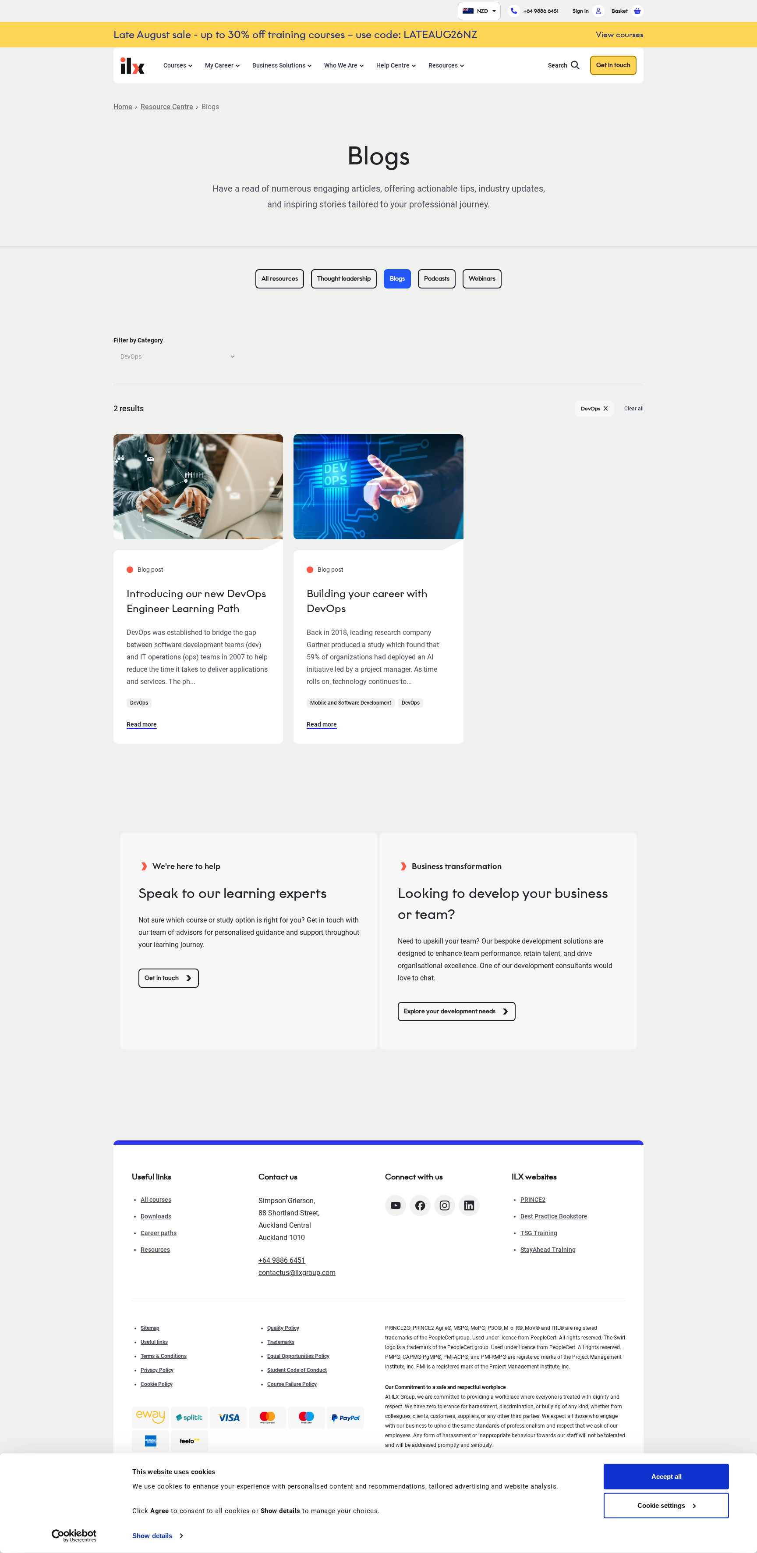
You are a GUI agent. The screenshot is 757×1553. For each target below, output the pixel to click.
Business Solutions (278, 65)
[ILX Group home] (132, 65)
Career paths (159, 1232)
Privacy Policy (157, 1370)
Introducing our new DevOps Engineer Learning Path (196, 601)
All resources (280, 278)
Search (557, 65)
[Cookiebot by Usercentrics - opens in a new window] (74, 1535)
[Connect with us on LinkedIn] (469, 1205)
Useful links (154, 1342)
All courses (156, 1199)
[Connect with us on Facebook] (420, 1205)
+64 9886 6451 (541, 10)
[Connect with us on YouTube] (395, 1205)
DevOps (590, 408)
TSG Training (538, 1232)
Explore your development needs (449, 1011)
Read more (142, 724)
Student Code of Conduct (297, 1370)
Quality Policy (283, 1328)
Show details (152, 1535)
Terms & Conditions (164, 1356)
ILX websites (534, 1177)
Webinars (482, 278)
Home (122, 107)
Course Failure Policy (292, 1384)
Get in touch (613, 65)
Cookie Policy (157, 1384)
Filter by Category (138, 340)
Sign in (581, 10)
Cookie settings (661, 1505)
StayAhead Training (548, 1249)
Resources (443, 65)
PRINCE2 (532, 1199)
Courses (174, 65)
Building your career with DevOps (367, 601)
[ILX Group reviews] (189, 1441)
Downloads (156, 1216)
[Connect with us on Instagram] (444, 1205)
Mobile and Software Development (350, 703)
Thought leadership (344, 278)
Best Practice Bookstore (553, 1216)
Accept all (666, 1476)
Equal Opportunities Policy (298, 1356)
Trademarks (280, 1342)
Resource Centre (167, 107)
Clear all (634, 409)
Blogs (397, 278)
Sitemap (150, 1328)
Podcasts (436, 278)
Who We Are (340, 65)
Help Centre (393, 65)
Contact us (277, 1177)
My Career (219, 65)
